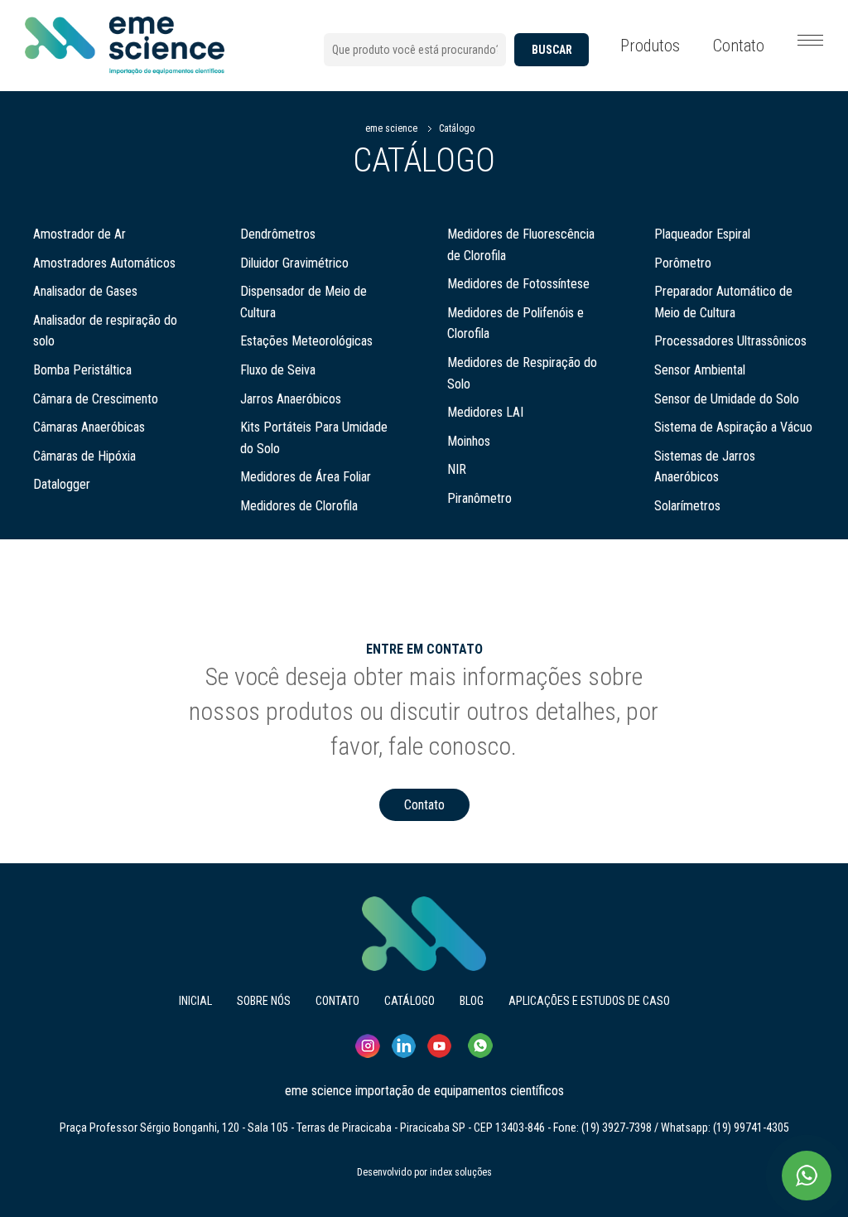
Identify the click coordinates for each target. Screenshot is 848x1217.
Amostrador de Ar (79, 234)
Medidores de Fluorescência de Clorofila (521, 244)
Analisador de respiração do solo (105, 331)
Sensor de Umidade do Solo (726, 399)
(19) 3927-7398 (616, 1127)
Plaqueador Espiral (702, 234)
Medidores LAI (485, 412)
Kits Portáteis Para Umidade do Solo (314, 437)
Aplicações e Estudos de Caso (589, 1000)
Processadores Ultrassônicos (730, 341)
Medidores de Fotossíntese (518, 284)
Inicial (195, 1000)
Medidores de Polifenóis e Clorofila (515, 323)
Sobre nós (264, 1000)
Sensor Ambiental (699, 370)
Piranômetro (479, 498)
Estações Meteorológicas (306, 341)
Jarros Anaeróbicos (290, 399)
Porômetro (682, 263)
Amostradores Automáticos (104, 263)
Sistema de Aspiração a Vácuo (733, 427)
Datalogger (61, 484)
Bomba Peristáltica (82, 370)
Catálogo (457, 128)
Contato (738, 46)
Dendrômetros (278, 234)
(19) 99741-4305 (751, 1127)
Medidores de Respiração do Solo (522, 373)
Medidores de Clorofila (299, 506)
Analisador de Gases (85, 291)
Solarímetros (687, 506)
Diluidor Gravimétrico (294, 263)
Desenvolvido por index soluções (424, 1172)
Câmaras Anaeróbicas (89, 427)
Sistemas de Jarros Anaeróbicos (704, 466)
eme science (391, 128)
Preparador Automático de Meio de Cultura (723, 302)
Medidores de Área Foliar (305, 477)
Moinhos (468, 441)
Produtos (650, 46)
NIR (456, 469)
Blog (472, 1000)
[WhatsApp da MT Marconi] (806, 1175)
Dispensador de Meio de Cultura (303, 302)
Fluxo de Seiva (278, 370)
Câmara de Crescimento (95, 399)
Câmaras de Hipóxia (84, 456)
